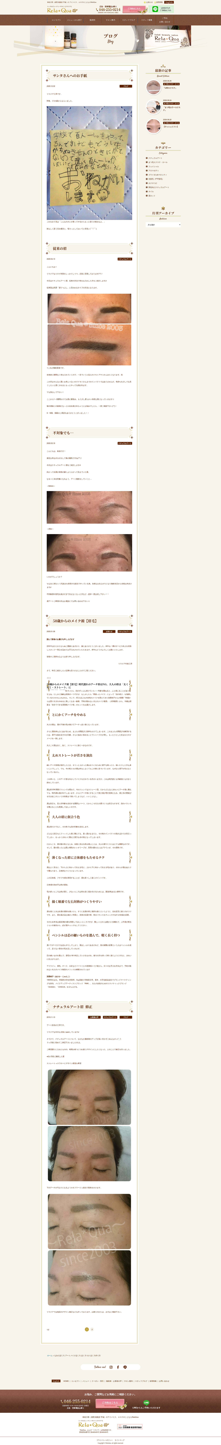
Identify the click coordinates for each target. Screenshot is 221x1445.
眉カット (151, 195)
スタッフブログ (128, 20)
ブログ (125, 86)
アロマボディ (153, 170)
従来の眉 (60, 248)
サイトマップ (119, 1440)
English (169, 2)
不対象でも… (63, 432)
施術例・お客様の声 (114, 1381)
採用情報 (159, 2)
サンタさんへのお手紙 (70, 75)
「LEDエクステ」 (170, 88)
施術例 (92, 20)
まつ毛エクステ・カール (171, 84)
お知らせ (149, 2)
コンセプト (56, 20)
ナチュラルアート (124, 259)
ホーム (49, 1355)
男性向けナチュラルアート (158, 187)
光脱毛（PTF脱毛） (156, 179)
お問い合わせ (164, 1381)
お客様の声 (94, 1017)
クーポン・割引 (98, 1381)
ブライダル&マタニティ (157, 174)
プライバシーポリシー (105, 1440)
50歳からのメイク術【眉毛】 (75, 620)
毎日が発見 (62, 689)
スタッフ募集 (146, 20)
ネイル (151, 191)
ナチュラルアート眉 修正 (72, 1006)
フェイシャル (153, 166)
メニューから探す (74, 20)
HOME (66, 1381)
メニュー (85, 1381)
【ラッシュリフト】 (171, 126)
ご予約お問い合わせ (164, 20)
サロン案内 (110, 20)
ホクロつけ (152, 183)
